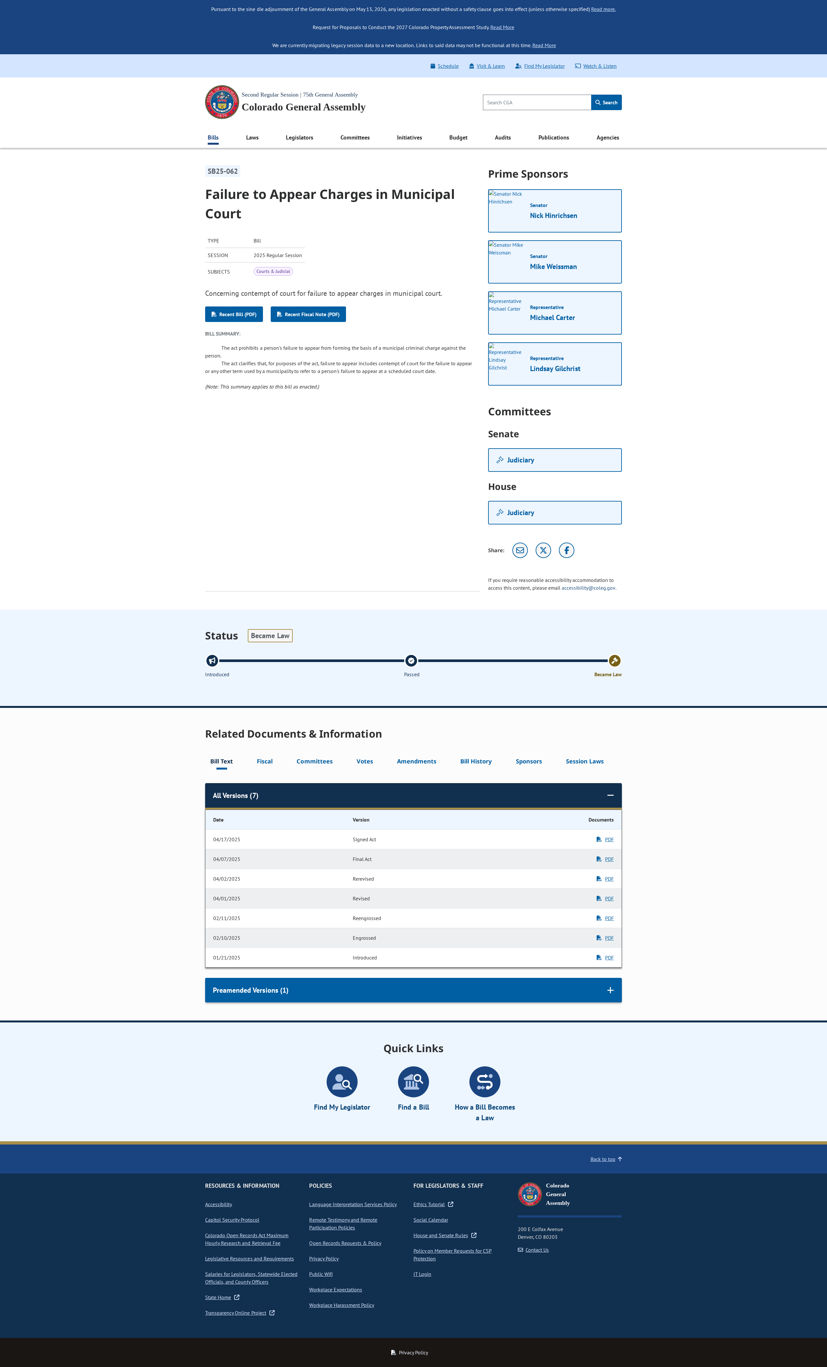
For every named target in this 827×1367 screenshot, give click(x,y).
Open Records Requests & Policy (345, 1243)
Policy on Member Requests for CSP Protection (453, 1255)
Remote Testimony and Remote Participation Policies (343, 1224)
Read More (502, 27)
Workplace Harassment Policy (341, 1305)
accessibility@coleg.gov (588, 588)
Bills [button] (213, 137)
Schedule (448, 66)
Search (610, 102)
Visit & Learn (491, 66)
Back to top (603, 1159)
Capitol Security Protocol (232, 1220)
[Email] (520, 550)
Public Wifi (320, 1274)
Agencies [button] (608, 137)
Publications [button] (554, 137)
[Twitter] (543, 550)
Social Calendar (431, 1220)
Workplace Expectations (335, 1289)
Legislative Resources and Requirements (249, 1258)
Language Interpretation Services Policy (353, 1204)
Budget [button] (458, 137)
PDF (609, 839)
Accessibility (218, 1204)
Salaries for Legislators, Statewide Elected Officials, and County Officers (251, 1278)
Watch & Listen (600, 66)
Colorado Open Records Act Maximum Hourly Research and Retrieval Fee (246, 1239)
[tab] (221, 762)
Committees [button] (355, 137)
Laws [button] (252, 137)
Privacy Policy (323, 1258)
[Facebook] (566, 550)
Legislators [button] (299, 137)
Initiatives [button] (409, 137)
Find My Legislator (544, 66)
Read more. (603, 9)
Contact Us (537, 1250)
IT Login (422, 1274)
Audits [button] (503, 137)
